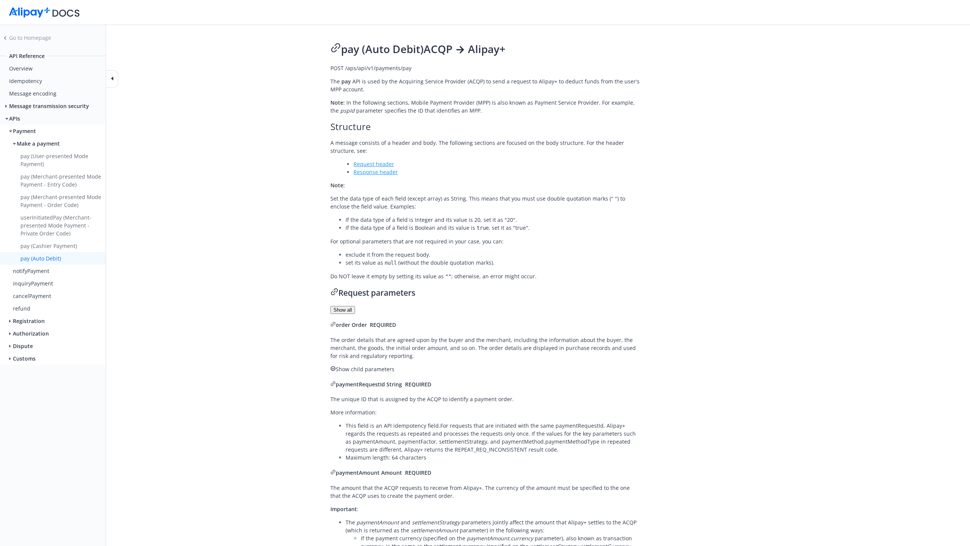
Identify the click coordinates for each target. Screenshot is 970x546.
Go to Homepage (30, 37)
